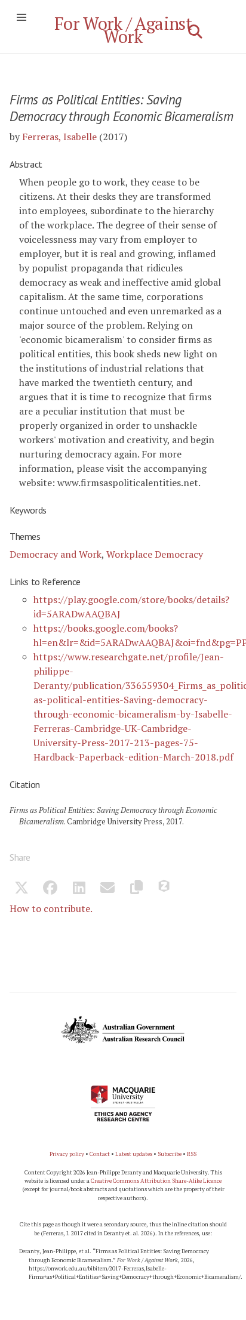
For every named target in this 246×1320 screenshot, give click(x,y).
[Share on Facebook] (50, 889)
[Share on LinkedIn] (79, 889)
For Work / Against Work (123, 30)
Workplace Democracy (154, 554)
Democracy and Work (56, 554)
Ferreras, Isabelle (59, 136)
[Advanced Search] (195, 31)
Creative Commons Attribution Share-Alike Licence (156, 1181)
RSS (191, 1154)
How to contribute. (51, 908)
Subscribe (170, 1154)
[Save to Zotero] (165, 889)
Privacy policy (67, 1154)
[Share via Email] (107, 889)
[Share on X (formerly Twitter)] (21, 889)
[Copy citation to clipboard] (136, 889)
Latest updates (133, 1154)
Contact (100, 1154)
